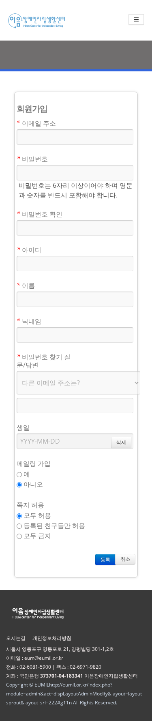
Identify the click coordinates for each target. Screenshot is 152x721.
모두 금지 (36, 536)
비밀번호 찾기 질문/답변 (44, 360)
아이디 (29, 249)
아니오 (32, 484)
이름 (26, 285)
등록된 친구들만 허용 (53, 525)
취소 (125, 559)
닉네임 (29, 321)
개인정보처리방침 (51, 638)
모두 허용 (36, 515)
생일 (23, 427)
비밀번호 (32, 158)
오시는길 (16, 638)
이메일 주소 (36, 123)
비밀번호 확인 (39, 214)
